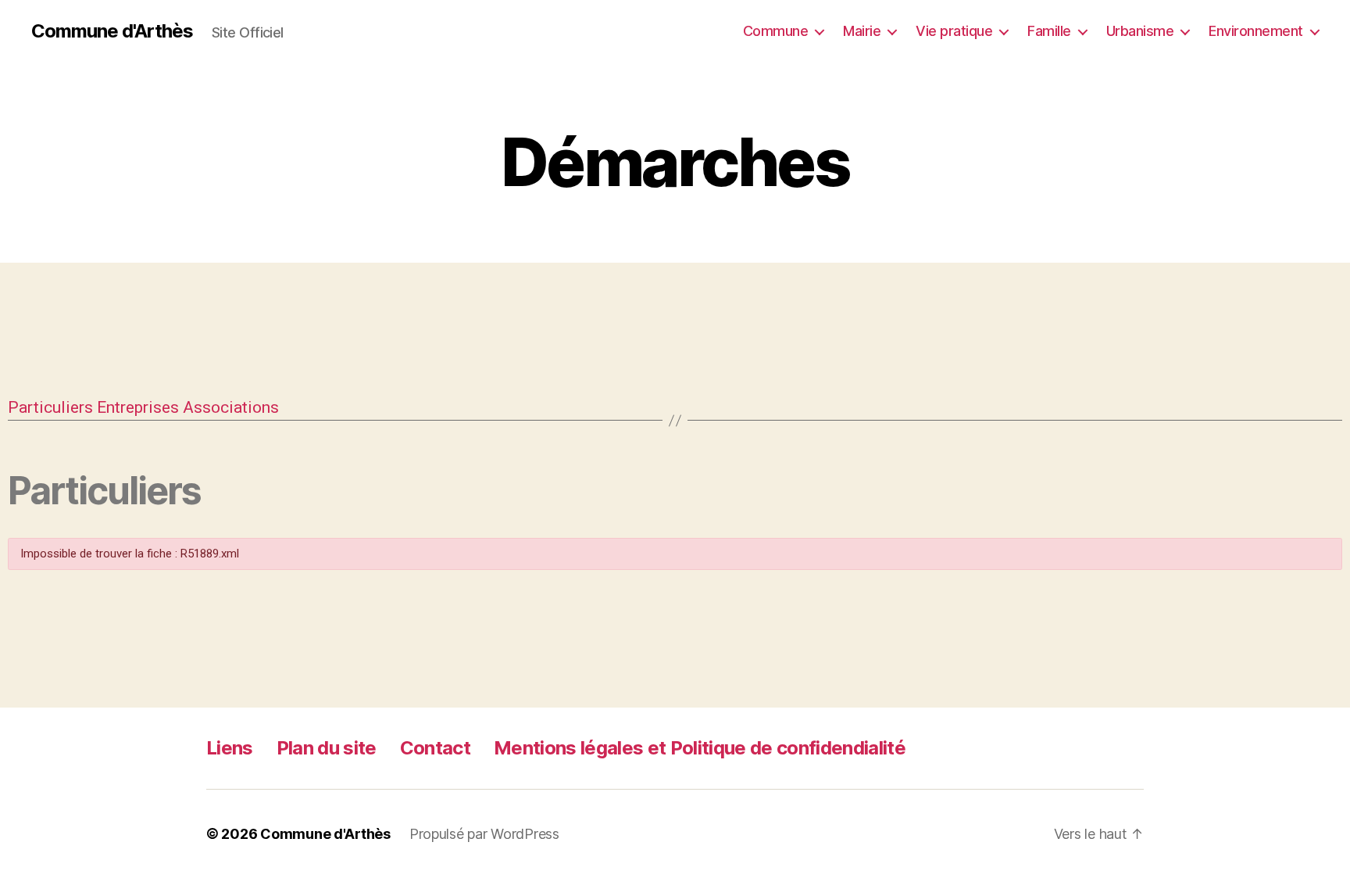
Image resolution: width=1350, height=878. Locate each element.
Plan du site (327, 747)
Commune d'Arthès (112, 31)
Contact (435, 747)
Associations (231, 407)
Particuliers (50, 407)
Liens (229, 747)
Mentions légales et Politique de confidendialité (699, 747)
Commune (776, 31)
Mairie (861, 31)
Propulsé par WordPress (484, 834)
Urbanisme (1140, 31)
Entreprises (138, 407)
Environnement (1256, 31)
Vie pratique (954, 31)
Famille (1049, 31)
